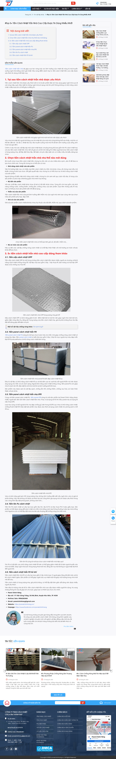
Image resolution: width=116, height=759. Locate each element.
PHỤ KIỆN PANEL (41, 724)
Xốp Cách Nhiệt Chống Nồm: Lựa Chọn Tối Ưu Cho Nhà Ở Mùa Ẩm (103, 33)
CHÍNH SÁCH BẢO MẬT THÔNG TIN (67, 720)
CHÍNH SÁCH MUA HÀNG (64, 731)
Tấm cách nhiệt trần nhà (14, 69)
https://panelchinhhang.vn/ (24, 604)
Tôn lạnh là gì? (38, 327)
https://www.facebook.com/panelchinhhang (31, 607)
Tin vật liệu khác (39, 14)
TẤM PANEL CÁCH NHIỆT (44, 716)
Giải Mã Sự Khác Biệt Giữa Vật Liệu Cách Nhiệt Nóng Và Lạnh (102, 76)
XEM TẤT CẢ (58, 695)
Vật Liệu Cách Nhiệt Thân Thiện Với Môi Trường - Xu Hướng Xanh (102, 66)
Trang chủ (28, 14)
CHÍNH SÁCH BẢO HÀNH (64, 724)
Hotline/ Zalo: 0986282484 (16, 732)
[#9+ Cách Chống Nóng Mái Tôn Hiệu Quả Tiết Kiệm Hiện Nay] (93, 659)
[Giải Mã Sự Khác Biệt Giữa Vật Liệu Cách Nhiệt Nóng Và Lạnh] (89, 78)
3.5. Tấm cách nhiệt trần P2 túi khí (21, 55)
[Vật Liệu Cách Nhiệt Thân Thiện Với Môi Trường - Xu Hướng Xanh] (89, 67)
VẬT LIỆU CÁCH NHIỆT (43, 727)
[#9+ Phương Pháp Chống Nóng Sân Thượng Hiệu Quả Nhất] (58, 659)
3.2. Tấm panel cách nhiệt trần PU (21, 46)
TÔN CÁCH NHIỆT (42, 720)
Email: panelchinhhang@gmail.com (19, 736)
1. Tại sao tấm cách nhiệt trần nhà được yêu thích (25, 35)
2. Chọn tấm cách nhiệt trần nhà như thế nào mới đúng (27, 38)
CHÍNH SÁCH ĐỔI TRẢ (63, 716)
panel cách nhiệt (25, 337)
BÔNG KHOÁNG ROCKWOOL (41, 741)
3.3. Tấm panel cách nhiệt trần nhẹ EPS (23, 49)
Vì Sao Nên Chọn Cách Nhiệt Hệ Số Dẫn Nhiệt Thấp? (101, 43)
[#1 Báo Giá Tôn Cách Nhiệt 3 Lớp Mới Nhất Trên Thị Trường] (22, 659)
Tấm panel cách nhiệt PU (14, 335)
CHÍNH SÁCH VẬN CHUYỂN (65, 727)
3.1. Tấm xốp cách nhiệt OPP (19, 44)
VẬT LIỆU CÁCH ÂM (42, 731)
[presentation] (5, 670)
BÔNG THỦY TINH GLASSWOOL (42, 736)
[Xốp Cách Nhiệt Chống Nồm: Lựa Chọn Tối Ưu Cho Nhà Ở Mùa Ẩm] (89, 34)
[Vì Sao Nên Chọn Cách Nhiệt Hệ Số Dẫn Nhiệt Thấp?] (89, 45)
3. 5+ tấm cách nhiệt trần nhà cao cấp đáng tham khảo (27, 41)
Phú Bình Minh (68, 626)
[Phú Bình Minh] (13, 620)
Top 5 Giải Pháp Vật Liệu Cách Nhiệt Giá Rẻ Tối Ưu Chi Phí (102, 54)
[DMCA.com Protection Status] (45, 748)
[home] (9, 3)
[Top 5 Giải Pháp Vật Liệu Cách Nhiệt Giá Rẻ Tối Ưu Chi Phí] (89, 56)
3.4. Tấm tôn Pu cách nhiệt (19, 52)
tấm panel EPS (36, 397)
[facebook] (7, 749)
